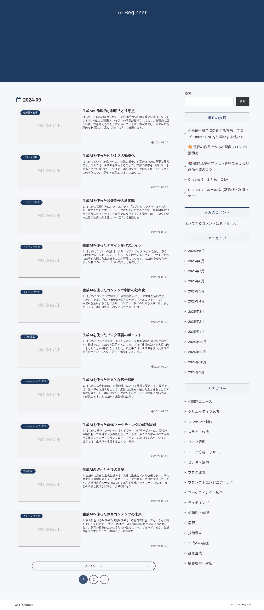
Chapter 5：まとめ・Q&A (208, 179)
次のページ (93, 566)
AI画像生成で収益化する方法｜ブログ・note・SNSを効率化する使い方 (216, 134)
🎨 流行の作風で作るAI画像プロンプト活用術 (218, 150)
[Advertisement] (132, 55)
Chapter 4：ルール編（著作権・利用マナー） (218, 193)
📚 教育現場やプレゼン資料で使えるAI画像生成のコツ (218, 166)
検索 (188, 93)
